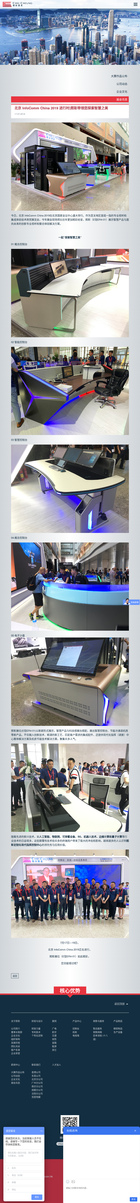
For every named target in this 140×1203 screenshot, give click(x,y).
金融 (54, 1042)
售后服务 (97, 1028)
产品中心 (77, 1021)
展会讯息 (121, 99)
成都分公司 (37, 1089)
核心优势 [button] (70, 990)
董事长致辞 (16, 1032)
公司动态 (121, 84)
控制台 (76, 1028)
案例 (54, 1021)
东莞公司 (36, 1075)
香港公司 (36, 1072)
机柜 (75, 1032)
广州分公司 (37, 1082)
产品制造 (118, 1021)
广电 (54, 1028)
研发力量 (36, 1028)
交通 (54, 1035)
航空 (54, 1032)
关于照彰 (15, 1021)
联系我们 (36, 1064)
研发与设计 (37, 1021)
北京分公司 (37, 1079)
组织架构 (15, 1039)
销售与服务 (98, 1021)
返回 (15, 975)
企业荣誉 (15, 1053)
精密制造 (118, 1028)
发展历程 (15, 1042)
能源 (54, 1046)
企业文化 (121, 91)
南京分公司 (37, 1086)
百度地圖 (36, 1096)
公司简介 (15, 1028)
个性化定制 (37, 1035)
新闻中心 (15, 1064)
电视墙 (76, 1035)
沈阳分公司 (37, 1093)
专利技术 (36, 1032)
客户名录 (15, 1049)
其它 (54, 1049)
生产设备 (118, 1032)
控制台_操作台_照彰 (17, 4)
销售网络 (97, 1032)
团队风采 (15, 1046)
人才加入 (56, 1064)
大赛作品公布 (119, 76)
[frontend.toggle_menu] (135, 4)
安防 (54, 1039)
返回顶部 (119, 1003)
